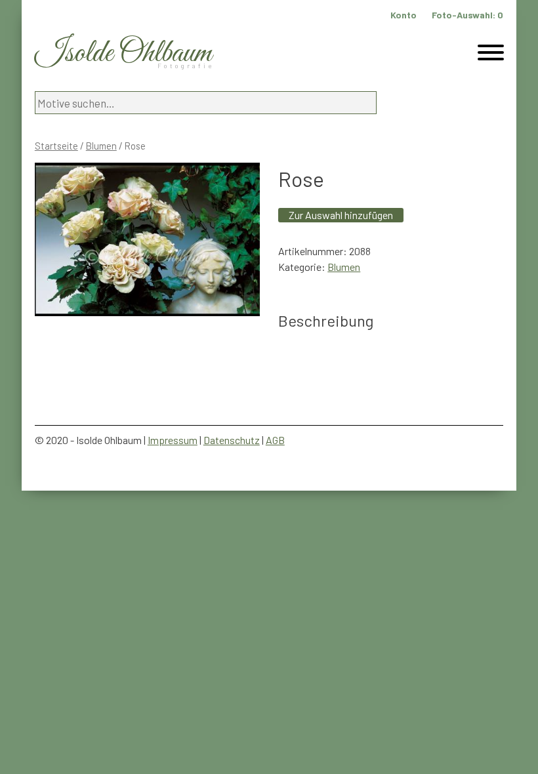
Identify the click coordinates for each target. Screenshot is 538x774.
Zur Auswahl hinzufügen (341, 215)
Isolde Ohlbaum (123, 53)
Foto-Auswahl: (467, 14)
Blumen (101, 146)
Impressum (172, 440)
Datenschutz (231, 440)
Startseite (56, 146)
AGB (275, 440)
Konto (403, 14)
